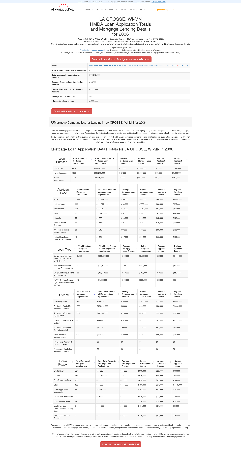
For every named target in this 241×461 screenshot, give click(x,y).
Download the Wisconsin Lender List (72, 111)
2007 (171, 65)
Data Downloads (106, 9)
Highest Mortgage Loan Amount (144, 161)
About (145, 9)
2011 (151, 65)
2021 (101, 65)
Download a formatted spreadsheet (94, 50)
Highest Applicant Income (178, 161)
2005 (181, 65)
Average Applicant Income (161, 161)
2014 (136, 65)
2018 (116, 65)
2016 (126, 65)
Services (122, 9)
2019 (111, 65)
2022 (96, 65)
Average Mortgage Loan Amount (126, 161)
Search (87, 9)
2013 (141, 65)
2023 (91, 65)
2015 (131, 65)
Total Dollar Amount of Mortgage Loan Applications (104, 161)
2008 (166, 65)
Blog (135, 9)
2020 (106, 65)
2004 (186, 65)
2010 (156, 65)
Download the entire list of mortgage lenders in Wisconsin (120, 59)
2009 (161, 65)
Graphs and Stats (159, 1)
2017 (121, 65)
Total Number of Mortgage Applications (80, 161)
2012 (146, 65)
